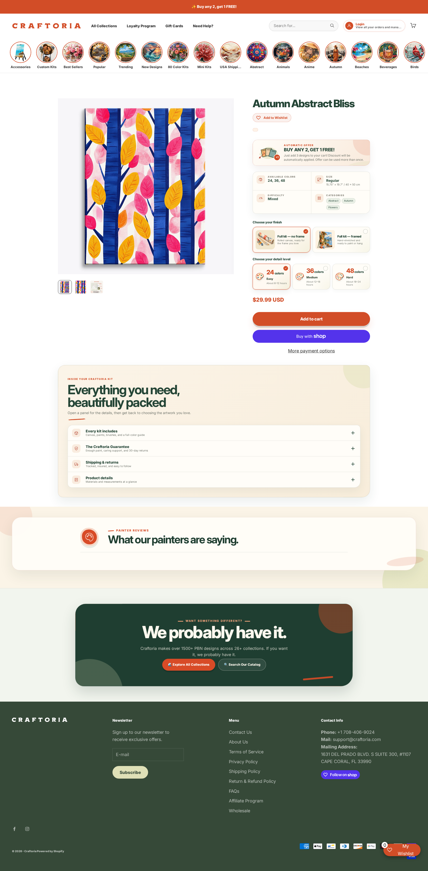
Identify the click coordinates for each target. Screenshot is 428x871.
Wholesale (239, 810)
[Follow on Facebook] (14, 828)
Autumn (348, 200)
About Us (238, 741)
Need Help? (203, 26)
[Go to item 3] (97, 287)
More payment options (311, 350)
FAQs (234, 791)
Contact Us (240, 732)
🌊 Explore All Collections (189, 664)
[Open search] (332, 25)
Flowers (333, 207)
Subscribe (130, 772)
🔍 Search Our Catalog (242, 664)
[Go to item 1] (65, 287)
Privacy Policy (243, 761)
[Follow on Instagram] (27, 828)
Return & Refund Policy (252, 781)
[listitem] (20, 55)
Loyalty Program (141, 26)
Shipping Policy (244, 771)
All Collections (104, 26)
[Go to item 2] (81, 287)
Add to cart (311, 319)
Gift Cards (174, 26)
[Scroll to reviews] (255, 129)
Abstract (333, 200)
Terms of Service (246, 751)
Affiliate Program (246, 800)
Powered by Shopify (50, 851)
